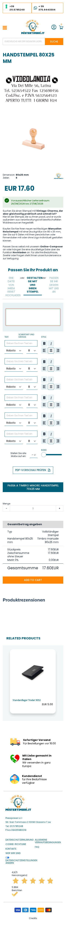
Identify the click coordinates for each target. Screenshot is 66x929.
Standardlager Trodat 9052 (27, 700)
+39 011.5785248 (17, 8)
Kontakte (11, 849)
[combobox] (33, 41)
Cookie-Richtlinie (16, 844)
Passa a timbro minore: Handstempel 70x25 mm (33, 487)
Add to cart (33, 580)
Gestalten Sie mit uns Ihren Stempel (33, 285)
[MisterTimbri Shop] (33, 27)
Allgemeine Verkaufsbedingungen (48, 841)
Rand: (44, 450)
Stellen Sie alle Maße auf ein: (18, 455)
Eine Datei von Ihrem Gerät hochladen (12, 286)
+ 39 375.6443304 (47, 8)
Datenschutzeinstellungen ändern (21, 861)
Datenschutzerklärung (20, 840)
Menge (6, 503)
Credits (33, 918)
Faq (37, 847)
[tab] (11, 286)
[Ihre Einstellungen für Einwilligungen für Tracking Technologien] (6, 6)
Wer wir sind (13, 853)
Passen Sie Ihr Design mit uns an (54, 285)
